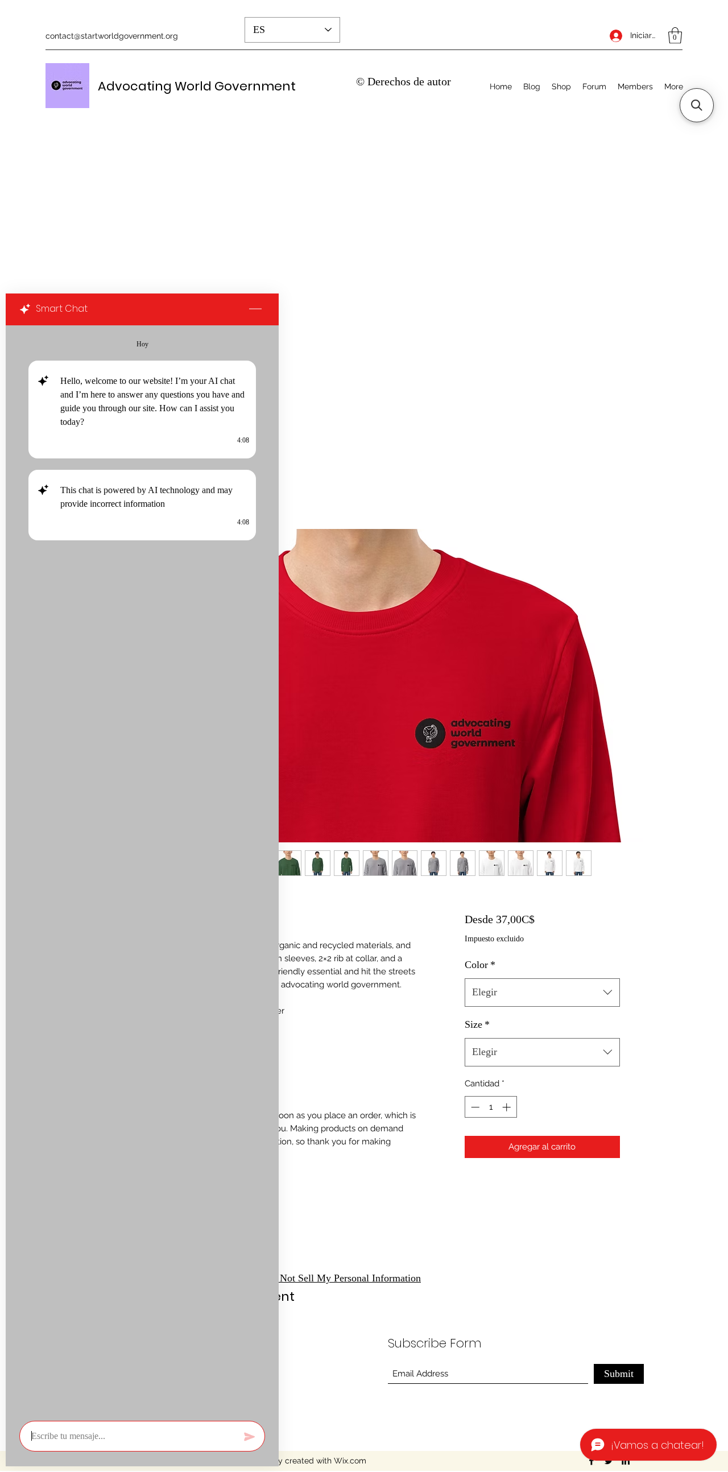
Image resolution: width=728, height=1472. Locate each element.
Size (477, 1024)
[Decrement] (474, 1107)
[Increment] (507, 1107)
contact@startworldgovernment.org (112, 35)
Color (480, 964)
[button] (675, 35)
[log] (142, 869)
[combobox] (542, 992)
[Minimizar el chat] (255, 309)
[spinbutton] (490, 1107)
